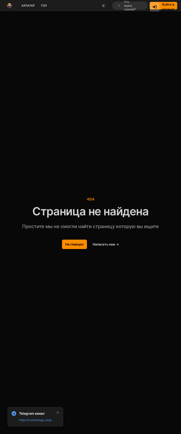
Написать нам (106, 244)
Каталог (28, 5)
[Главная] (9, 5)
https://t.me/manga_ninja (35, 420)
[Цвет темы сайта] (103, 5)
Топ (44, 5)
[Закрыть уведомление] (57, 412)
